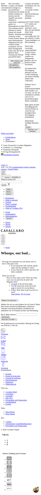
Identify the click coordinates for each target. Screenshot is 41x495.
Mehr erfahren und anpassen (17, 61)
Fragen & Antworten (12, 376)
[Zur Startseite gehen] (12, 233)
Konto (7, 212)
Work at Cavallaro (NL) (14, 208)
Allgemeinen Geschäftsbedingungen (18, 424)
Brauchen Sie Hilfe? (9, 319)
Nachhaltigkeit (10, 206)
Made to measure (11, 200)
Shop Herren (10, 412)
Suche (4, 185)
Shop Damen (10, 414)
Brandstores (9, 198)
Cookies (8, 422)
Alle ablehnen (13, 65)
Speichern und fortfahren (32, 130)
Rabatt (7, 222)
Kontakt (8, 374)
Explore (8, 202)
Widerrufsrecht (10, 384)
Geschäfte (9, 396)
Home (7, 248)
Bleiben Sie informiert (9, 300)
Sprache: (9, 218)
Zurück (28, 127)
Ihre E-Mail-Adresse (8, 315)
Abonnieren (5, 317)
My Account (25, 294)
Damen (8, 227)
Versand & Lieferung (13, 378)
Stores (7, 139)
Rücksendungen (11, 216)
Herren (7, 224)
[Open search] (3, 236)
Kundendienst (10, 137)
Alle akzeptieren (14, 67)
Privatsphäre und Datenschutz (16, 400)
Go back (14, 284)
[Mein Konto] (3, 239)
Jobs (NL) (9, 398)
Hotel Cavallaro (11, 204)
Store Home (15, 294)
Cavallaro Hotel (11, 392)
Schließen (16, 177)
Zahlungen (9, 382)
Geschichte (9, 394)
